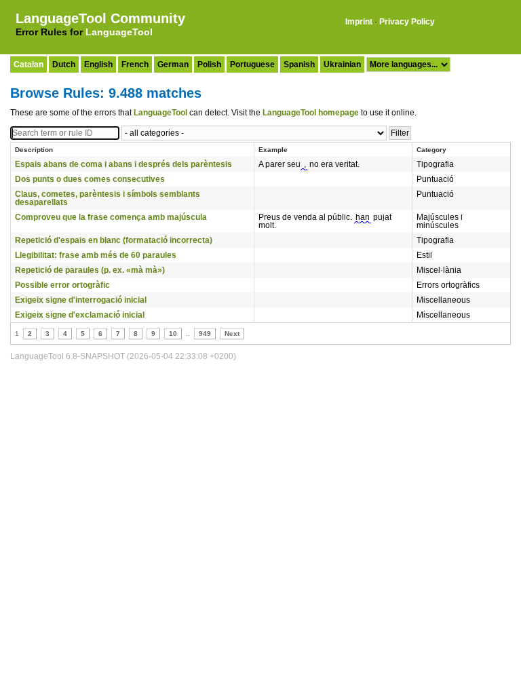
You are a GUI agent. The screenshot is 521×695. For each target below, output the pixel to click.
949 (205, 333)
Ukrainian (342, 64)
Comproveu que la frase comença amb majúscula (111, 217)
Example (273, 149)
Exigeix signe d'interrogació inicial (81, 300)
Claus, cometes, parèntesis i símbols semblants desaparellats (107, 198)
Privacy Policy (407, 21)
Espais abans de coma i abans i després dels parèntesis (123, 164)
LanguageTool (119, 31)
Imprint (358, 21)
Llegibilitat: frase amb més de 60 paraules (95, 255)
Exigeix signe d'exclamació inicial (79, 315)
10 (173, 333)
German (173, 64)
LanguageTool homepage (311, 112)
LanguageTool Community (100, 18)
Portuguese (252, 64)
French (135, 64)
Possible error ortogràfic (62, 285)
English (98, 64)
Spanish (299, 64)
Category (431, 149)
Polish (209, 64)
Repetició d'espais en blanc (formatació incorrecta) (113, 240)
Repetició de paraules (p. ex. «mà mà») (90, 270)
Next (232, 333)
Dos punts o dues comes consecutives (90, 179)
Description (34, 149)
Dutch (63, 64)
